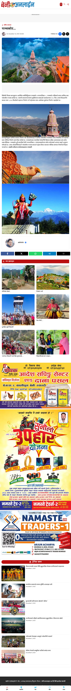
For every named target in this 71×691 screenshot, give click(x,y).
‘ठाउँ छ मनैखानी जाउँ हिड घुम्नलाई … (12, 356)
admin (21, 242)
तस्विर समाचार (7, 25)
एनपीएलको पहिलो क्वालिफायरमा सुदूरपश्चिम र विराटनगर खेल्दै (44, 618)
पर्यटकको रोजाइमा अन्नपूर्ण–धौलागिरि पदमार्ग (39, 636)
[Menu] (68, 4)
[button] (64, 4)
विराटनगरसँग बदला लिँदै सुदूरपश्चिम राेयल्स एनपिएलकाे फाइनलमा (45, 566)
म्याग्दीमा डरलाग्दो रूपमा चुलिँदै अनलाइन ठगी (39, 585)
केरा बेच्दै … (39, 321)
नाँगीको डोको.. (6, 291)
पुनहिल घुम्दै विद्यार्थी (7, 327)
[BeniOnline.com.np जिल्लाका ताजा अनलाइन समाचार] (18, 4)
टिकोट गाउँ (39, 291)
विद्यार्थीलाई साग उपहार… (43, 356)
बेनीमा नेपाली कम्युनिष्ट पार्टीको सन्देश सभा (38, 651)
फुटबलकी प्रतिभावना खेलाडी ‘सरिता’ (37, 601)
